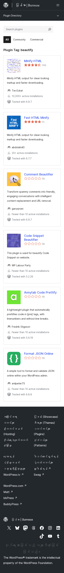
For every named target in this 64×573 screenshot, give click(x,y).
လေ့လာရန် (8, 456)
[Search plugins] (49, 29)
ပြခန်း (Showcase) (46, 416)
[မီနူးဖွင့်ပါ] (58, 5)
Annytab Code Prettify (40, 292)
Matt (8, 492)
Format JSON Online (38, 353)
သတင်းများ (8, 422)
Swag (39, 474)
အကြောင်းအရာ (10, 416)
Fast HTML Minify (36, 117)
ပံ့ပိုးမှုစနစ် (11, 462)
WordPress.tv (13, 474)
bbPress (10, 498)
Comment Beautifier (38, 174)
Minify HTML (33, 61)
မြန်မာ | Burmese (22, 519)
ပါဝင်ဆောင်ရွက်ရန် (46, 456)
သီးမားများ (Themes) (44, 422)
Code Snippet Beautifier (34, 237)
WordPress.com (15, 485)
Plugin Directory (12, 15)
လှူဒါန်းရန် (42, 468)
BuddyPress (12, 504)
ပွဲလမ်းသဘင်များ (43, 462)
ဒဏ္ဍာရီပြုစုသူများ (14, 468)
